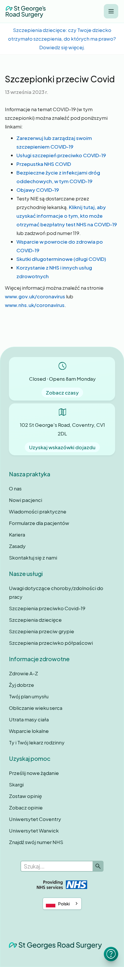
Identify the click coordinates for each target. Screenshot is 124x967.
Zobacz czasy (62, 392)
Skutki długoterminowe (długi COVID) (61, 259)
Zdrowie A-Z (23, 673)
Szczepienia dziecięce (35, 620)
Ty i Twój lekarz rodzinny (37, 742)
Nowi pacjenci (25, 500)
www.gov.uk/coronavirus (35, 296)
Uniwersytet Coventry (35, 819)
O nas (15, 488)
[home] (26, 11)
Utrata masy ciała (29, 719)
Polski (64, 903)
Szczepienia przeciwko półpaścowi (51, 643)
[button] (111, 11)
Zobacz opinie (26, 807)
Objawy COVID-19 (37, 190)
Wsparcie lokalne (29, 731)
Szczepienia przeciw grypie (41, 631)
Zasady (17, 546)
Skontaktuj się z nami (33, 557)
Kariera (17, 534)
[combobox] (62, 904)
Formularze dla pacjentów (39, 523)
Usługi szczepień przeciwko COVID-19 (61, 155)
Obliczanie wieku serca (35, 708)
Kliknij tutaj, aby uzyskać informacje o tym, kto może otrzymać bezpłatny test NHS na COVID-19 (66, 215)
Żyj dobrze (21, 685)
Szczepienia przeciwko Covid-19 (47, 608)
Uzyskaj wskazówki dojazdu (62, 447)
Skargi (16, 784)
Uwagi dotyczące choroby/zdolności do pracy (56, 592)
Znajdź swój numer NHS (36, 842)
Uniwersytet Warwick (34, 830)
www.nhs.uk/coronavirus (35, 305)
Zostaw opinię (25, 796)
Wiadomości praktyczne (37, 511)
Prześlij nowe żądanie (34, 773)
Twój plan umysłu (28, 696)
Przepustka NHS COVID (43, 164)
